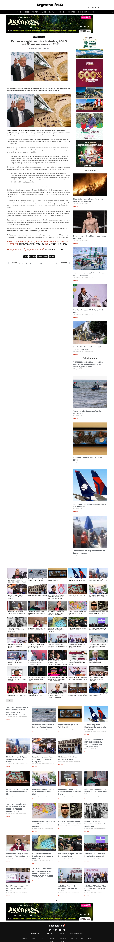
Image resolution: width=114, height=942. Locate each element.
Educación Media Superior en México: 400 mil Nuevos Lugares (16, 662)
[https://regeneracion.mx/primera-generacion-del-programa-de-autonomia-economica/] (97, 673)
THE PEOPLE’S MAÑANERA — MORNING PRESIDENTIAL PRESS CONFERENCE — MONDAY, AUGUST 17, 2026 (36, 662)
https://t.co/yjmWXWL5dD (32, 243)
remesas (52, 257)
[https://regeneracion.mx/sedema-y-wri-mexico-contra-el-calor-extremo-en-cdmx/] (37, 689)
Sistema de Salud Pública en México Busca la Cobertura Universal (97, 646)
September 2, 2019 (53, 249)
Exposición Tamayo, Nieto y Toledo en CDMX (56, 579)
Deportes (71, 12)
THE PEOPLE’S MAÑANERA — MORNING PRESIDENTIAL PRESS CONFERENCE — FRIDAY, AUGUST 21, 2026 (88, 364)
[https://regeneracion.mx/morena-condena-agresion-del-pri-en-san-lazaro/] (97, 689)
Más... (10, 701)
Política (35, 12)
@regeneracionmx (58, 243)
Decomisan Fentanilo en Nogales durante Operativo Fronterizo (56, 629)
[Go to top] (110, 938)
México (26, 12)
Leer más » (75, 206)
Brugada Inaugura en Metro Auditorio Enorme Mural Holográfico (16, 597)
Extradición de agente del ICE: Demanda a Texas (77, 629)
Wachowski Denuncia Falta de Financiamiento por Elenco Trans (36, 679)
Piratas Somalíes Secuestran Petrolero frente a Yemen (36, 579)
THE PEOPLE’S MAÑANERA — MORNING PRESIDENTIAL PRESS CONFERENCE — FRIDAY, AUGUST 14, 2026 (57, 662)
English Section (83, 12)
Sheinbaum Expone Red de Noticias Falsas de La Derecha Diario (16, 613)
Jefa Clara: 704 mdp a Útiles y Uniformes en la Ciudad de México (77, 646)
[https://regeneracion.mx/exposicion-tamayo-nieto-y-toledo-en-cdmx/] (57, 574)
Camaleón (52, 12)
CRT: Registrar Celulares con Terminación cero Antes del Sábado (76, 662)
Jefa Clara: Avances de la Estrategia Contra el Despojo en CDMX (57, 646)
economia (32, 257)
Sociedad (41, 37)
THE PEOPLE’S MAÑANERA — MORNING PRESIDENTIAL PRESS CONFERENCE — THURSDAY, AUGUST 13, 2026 (57, 695)
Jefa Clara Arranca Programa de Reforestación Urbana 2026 (98, 596)
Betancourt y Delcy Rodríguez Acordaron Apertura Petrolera (37, 629)
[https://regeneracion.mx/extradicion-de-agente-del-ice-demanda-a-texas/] (77, 623)
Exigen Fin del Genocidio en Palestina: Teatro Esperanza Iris (77, 596)
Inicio (19, 12)
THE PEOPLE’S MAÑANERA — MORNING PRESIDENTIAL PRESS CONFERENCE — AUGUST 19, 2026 (57, 613)
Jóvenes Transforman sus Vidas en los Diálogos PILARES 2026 (17, 694)
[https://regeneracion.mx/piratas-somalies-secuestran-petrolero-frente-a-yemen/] (37, 574)
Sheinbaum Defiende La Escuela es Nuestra (37, 596)
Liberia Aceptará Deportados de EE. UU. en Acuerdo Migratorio (77, 613)
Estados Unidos (42, 257)
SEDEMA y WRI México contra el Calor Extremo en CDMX (37, 694)
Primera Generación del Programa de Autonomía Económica (96, 679)
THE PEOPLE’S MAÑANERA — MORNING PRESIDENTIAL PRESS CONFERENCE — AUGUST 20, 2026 (57, 597)
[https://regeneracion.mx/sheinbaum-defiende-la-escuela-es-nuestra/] (37, 590)
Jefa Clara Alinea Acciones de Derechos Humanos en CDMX (97, 629)
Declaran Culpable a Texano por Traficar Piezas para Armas (98, 612)
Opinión (62, 12)
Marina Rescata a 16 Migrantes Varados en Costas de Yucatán (98, 579)
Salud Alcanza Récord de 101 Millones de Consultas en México (16, 646)
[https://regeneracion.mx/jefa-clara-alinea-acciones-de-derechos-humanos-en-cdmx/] (97, 623)
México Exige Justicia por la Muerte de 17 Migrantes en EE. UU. (36, 613)
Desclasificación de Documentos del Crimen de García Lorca (16, 629)
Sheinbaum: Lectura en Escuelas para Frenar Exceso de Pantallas (77, 678)
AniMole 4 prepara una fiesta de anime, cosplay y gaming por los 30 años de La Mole (57, 679)
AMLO (35, 37)
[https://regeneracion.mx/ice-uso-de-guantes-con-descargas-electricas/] (97, 656)
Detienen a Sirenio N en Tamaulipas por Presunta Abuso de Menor (17, 679)
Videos (94, 12)
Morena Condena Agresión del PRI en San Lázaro (98, 694)
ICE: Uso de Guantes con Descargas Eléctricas (96, 661)
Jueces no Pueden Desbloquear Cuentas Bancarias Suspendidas (77, 694)
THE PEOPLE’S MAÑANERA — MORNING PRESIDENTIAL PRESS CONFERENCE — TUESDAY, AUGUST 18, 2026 (36, 646)
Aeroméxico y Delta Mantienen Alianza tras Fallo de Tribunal (77, 579)
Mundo (43, 12)
